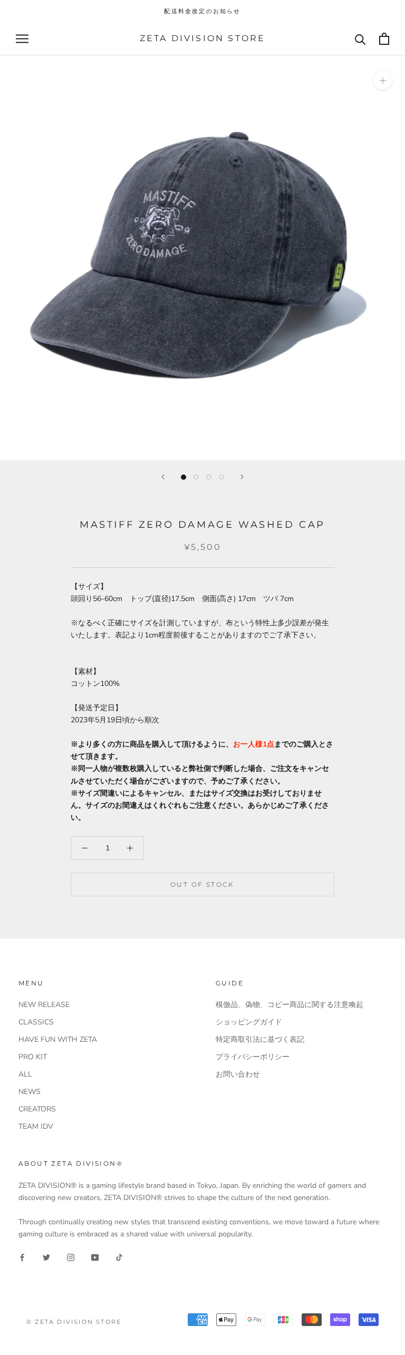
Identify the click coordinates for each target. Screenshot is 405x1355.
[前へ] (163, 477)
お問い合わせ (238, 1074)
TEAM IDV (35, 1126)
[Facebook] (22, 1257)
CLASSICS (36, 1022)
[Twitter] (46, 1257)
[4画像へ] (221, 477)
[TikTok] (119, 1257)
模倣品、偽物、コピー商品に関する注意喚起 (289, 1005)
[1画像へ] (183, 477)
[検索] (360, 38)
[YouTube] (95, 1257)
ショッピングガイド (249, 1022)
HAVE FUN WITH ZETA (57, 1039)
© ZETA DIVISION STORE (73, 1321)
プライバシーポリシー (253, 1057)
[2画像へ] (196, 477)
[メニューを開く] (22, 38)
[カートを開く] (384, 39)
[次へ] (242, 477)
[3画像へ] (208, 477)
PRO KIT (32, 1057)
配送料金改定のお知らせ (202, 11)
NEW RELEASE (44, 1005)
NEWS (29, 1092)
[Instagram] (70, 1257)
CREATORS (37, 1109)
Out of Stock (202, 884)
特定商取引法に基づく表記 (260, 1039)
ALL (25, 1074)
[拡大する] (382, 80)
